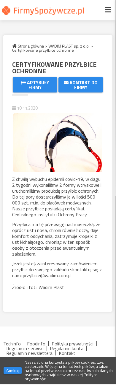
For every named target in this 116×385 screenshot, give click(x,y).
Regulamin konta (66, 348)
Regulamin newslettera (29, 353)
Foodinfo (36, 343)
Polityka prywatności (72, 343)
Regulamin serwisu (25, 348)
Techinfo (12, 343)
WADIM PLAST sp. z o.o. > (70, 46)
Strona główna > (32, 46)
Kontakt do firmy (83, 85)
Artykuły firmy (37, 85)
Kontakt (67, 353)
